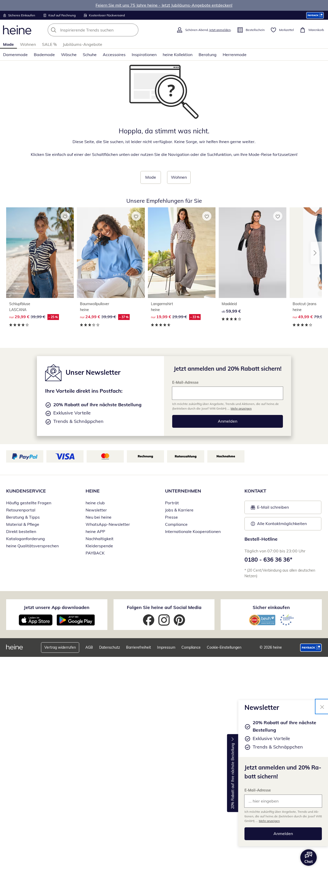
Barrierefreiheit (138, 647)
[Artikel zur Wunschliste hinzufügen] (65, 216)
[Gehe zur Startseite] (17, 30)
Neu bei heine (98, 517)
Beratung (208, 54)
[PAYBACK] (315, 15)
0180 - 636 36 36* (268, 559)
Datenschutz (109, 647)
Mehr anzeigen (269, 821)
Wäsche (69, 54)
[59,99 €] (252, 252)
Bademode (44, 54)
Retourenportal (20, 509)
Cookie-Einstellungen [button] (224, 647)
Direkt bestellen (21, 531)
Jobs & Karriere (179, 509)
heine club (95, 502)
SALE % (49, 44)
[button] (316, 253)
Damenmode (15, 54)
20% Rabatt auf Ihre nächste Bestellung (232, 776)
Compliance (176, 524)
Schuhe (90, 54)
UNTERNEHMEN (183, 491)
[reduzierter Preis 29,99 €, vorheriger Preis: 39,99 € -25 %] (40, 252)
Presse (171, 517)
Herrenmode (235, 54)
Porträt (172, 502)
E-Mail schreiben (270, 509)
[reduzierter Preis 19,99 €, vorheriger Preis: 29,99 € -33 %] (182, 252)
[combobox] (104, 30)
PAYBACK (95, 552)
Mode (8, 44)
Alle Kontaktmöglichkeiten (282, 523)
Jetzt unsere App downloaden (56, 607)
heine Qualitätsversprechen (32, 545)
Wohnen (28, 44)
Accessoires (114, 54)
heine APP (95, 531)
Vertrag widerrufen (60, 647)
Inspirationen (144, 54)
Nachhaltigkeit (100, 538)
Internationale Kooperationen (193, 531)
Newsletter (96, 509)
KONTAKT (255, 491)
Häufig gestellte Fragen (28, 502)
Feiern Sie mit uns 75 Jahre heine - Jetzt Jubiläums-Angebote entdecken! (164, 5)
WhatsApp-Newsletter (108, 524)
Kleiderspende (99, 545)
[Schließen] (322, 706)
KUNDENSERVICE (26, 491)
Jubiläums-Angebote (82, 44)
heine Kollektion (177, 54)
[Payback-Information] (311, 648)
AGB (89, 647)
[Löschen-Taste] (133, 30)
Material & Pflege (22, 524)
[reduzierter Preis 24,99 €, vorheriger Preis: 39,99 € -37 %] (111, 252)
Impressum (166, 647)
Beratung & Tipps (23, 517)
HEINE (93, 491)
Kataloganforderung (25, 538)
